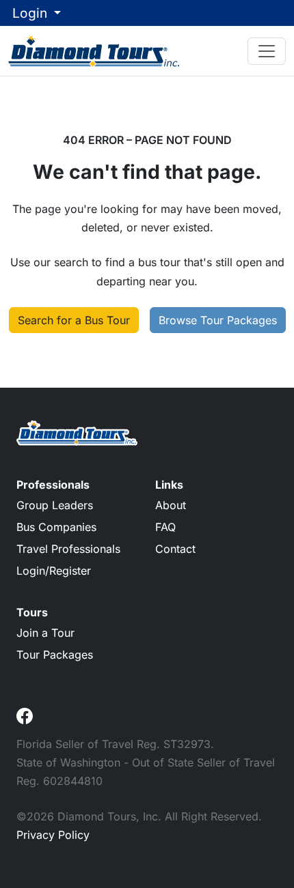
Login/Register (53, 570)
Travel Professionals (68, 549)
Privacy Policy (53, 835)
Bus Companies (56, 527)
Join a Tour (45, 633)
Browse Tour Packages (218, 320)
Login (31, 13)
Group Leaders (54, 505)
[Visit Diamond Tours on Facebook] (24, 714)
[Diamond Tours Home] (93, 50)
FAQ (165, 527)
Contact (175, 549)
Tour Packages (54, 654)
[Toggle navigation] (267, 51)
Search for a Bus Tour (74, 320)
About (170, 505)
